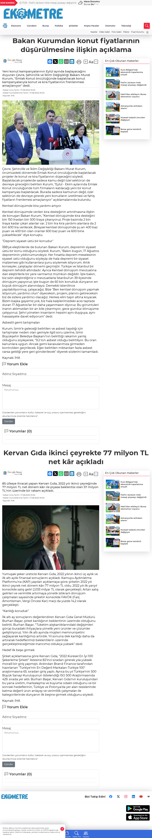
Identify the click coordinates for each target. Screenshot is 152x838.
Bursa (45, 25)
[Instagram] (126, 797)
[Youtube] (141, 797)
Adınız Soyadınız (14, 374)
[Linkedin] (133, 797)
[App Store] (133, 817)
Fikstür (126, 32)
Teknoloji (126, 25)
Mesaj (6, 385)
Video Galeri (104, 32)
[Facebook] (111, 797)
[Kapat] (62, 829)
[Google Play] (133, 808)
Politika (59, 25)
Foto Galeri (116, 32)
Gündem (32, 25)
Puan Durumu (137, 32)
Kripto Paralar (91, 25)
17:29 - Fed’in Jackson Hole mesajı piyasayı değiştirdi (49, 2)
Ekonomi (16, 25)
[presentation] (72, 2)
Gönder (8, 421)
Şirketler (73, 25)
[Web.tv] (149, 797)
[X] (118, 797)
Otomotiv (110, 25)
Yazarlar (93, 32)
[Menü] (147, 32)
